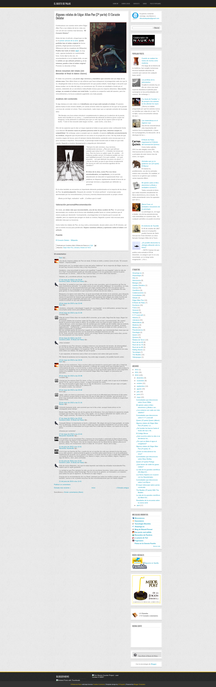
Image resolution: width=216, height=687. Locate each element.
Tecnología (136, 352)
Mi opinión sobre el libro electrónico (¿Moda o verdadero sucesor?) (150, 185)
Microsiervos (140, 518)
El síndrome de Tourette (150, 226)
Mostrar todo (156, 546)
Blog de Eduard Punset (143, 529)
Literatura (77, 247)
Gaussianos (139, 521)
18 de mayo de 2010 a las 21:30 (70, 313)
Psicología (136, 332)
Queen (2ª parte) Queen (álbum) (148, 420)
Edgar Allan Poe (68, 247)
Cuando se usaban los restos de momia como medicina (150, 60)
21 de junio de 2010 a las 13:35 (70, 461)
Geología (135, 312)
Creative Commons (99, 684)
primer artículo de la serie (69, 41)
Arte (133, 278)
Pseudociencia (137, 330)
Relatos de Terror (85, 247)
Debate (135, 298)
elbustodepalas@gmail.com (149, 18)
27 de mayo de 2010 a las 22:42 (70, 434)
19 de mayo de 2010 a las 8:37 (70, 338)
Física (134, 308)
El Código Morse (142, 433)
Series (145, 4)
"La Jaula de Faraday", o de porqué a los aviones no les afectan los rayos (150, 101)
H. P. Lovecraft (137, 315)
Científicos (136, 290)
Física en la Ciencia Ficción (145, 543)
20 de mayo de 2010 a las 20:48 (70, 390)
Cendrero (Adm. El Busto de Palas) (71, 281)
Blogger (153, 664)
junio (138, 394)
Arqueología (136, 275)
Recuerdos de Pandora (143, 535)
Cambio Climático (138, 285)
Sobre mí (115, 4)
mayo (139, 397)
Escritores (136, 305)
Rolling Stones (137, 350)
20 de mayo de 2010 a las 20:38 (70, 376)
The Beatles (136, 355)
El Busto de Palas (62, 3)
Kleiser (61, 404)
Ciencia (135, 288)
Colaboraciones (138, 293)
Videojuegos (136, 357)
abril (138, 505)
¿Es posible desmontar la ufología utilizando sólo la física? (151, 245)
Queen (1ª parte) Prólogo (145, 462)
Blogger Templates (139, 684)
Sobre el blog (126, 4)
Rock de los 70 (137, 345)
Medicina (135, 325)
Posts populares (155, 4)
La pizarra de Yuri (141, 538)
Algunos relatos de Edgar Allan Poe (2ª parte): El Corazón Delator (88, 16)
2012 (136, 370)
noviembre (140, 381)
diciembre (140, 378)
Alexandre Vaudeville (66, 436)
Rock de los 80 (137, 347)
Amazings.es (137, 273)
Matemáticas (137, 322)
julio (138, 392)
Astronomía (136, 280)
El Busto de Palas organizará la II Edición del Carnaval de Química (150, 142)
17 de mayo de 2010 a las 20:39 (70, 280)
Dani (60, 258)
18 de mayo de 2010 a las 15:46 (70, 303)
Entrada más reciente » (62, 488)
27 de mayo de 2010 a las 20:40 (70, 418)
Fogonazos (139, 541)
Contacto (136, 4)
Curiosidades (137, 295)
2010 (136, 375)
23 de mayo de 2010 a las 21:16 (70, 402)
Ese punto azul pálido (143, 532)
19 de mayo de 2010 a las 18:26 (70, 360)
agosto (139, 389)
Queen (134, 335)
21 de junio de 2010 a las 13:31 (70, 447)
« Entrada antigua (122, 488)
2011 (136, 372)
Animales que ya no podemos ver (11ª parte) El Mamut (150, 163)
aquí (77, 51)
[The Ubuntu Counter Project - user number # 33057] (106, 677)
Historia (135, 317)
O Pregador (121, 684)
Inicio (93, 488)
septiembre (141, 386)
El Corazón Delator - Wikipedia (67, 240)
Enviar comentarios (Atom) (73, 492)
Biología (135, 283)
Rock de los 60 (137, 342)
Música (134, 327)
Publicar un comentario (62, 484)
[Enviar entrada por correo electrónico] (95, 245)
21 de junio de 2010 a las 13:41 (70, 481)
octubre (139, 383)
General (135, 310)
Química (135, 337)
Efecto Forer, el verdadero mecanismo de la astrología (151, 206)
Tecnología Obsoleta (143, 524)
